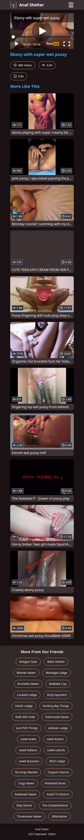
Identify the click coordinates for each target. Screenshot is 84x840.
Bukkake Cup (58, 684)
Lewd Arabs (28, 739)
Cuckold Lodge (27, 695)
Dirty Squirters (57, 695)
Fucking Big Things (56, 706)
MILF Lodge (57, 761)
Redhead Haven (25, 794)
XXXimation (59, 816)
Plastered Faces (55, 783)
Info (20, 76)
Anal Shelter (31, 5)
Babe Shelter (56, 662)
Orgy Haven (26, 783)
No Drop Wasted (26, 772)
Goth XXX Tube (25, 717)
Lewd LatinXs (56, 750)
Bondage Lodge (56, 673)
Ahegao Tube (28, 662)
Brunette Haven (28, 684)
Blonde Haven (26, 673)
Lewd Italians (28, 750)
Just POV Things (27, 728)
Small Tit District (58, 794)
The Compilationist (55, 805)
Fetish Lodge (24, 706)
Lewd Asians (55, 739)
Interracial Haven (57, 717)
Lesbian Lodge (58, 728)
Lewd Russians (29, 761)
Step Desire (24, 805)
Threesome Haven (29, 816)
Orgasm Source (58, 772)
